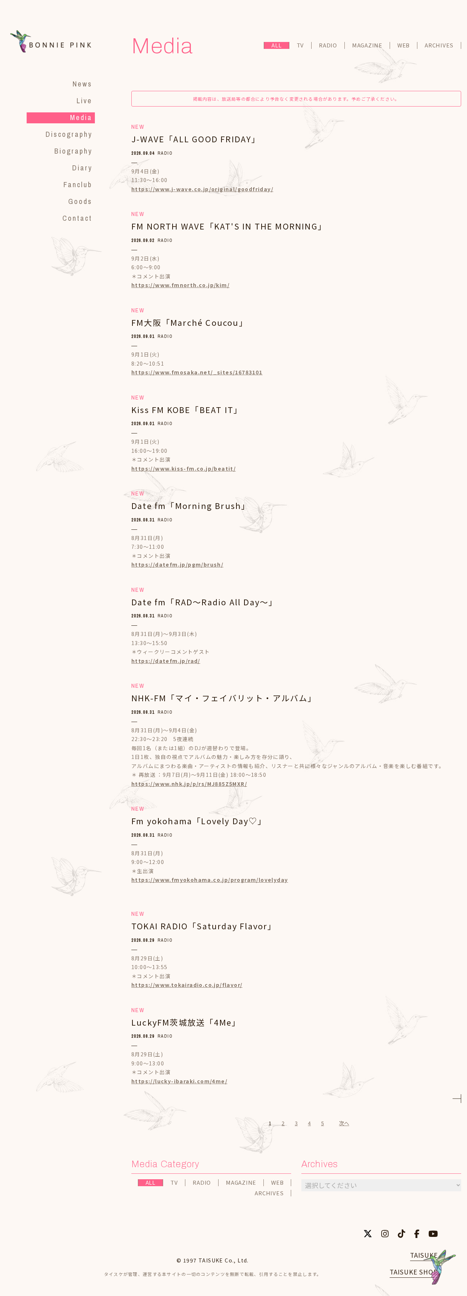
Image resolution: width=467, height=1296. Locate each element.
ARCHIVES (439, 45)
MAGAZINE (367, 45)
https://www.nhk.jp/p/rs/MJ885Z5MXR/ (189, 783)
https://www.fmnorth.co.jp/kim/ (180, 285)
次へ (344, 1123)
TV (300, 45)
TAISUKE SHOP (414, 1271)
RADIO (328, 45)
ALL (276, 45)
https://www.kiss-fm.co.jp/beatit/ (183, 468)
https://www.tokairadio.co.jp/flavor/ (186, 984)
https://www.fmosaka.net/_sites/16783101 (197, 372)
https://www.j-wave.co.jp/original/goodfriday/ (202, 189)
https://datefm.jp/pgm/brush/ (177, 564)
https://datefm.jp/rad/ (165, 660)
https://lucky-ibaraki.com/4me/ (179, 1081)
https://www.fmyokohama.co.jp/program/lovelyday (209, 879)
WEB (403, 45)
